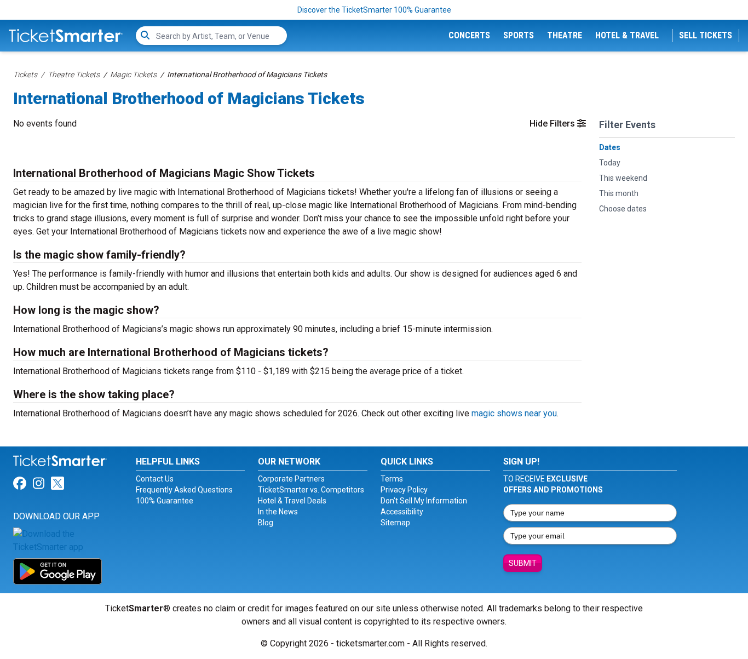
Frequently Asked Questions (184, 489)
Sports (518, 35)
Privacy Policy (404, 489)
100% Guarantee (164, 500)
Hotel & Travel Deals (292, 500)
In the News (278, 511)
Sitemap (395, 522)
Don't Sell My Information (424, 500)
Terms (392, 478)
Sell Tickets (705, 35)
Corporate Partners (291, 478)
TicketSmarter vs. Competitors (311, 489)
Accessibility (402, 511)
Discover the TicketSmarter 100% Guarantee (374, 9)
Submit (523, 563)
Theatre (564, 35)
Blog (265, 522)
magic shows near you (514, 413)
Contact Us (155, 478)
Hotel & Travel (627, 35)
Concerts (469, 35)
